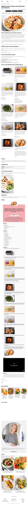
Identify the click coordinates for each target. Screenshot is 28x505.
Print (11, 215)
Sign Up (12, 500)
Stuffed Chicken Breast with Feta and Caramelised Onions (10, 62)
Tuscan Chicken (3, 60)
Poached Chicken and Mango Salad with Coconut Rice (9, 59)
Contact (22, 500)
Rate (17, 215)
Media (23, 501)
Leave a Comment (23, 9)
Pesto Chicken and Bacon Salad (6, 61)
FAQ (22, 502)
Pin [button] (14, 215)
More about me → (14, 451)
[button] (12, 213)
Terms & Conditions (5, 501)
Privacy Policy (5, 500)
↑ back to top (14, 496)
